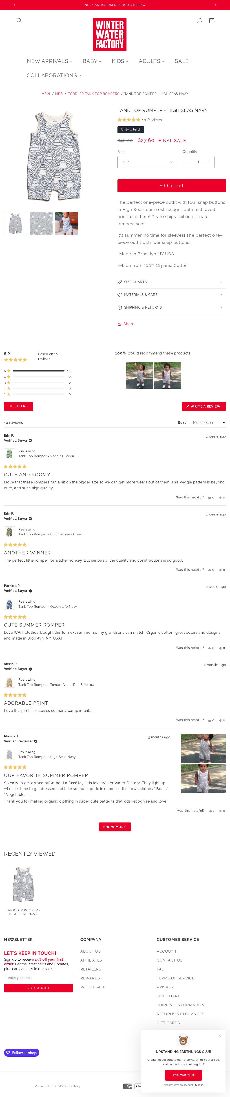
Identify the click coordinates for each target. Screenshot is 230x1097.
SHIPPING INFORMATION (180, 1005)
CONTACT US (169, 960)
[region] (154, 375)
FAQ (161, 969)
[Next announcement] (216, 5)
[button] (19, 21)
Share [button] (129, 324)
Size (121, 152)
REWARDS (90, 978)
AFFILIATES (91, 960)
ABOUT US (90, 951)
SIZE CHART (168, 996)
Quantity (190, 152)
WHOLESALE (92, 987)
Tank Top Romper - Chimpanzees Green (50, 534)
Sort (182, 423)
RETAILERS (90, 969)
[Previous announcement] (14, 5)
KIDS (59, 94)
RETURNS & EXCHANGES (180, 1014)
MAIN (46, 94)
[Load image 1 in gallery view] (15, 223)
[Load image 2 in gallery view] (41, 223)
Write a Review (208, 407)
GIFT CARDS (168, 1023)
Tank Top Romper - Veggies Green (46, 456)
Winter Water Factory (63, 1086)
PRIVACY (165, 987)
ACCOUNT (167, 951)
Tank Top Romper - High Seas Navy (156, 94)
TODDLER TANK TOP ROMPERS (93, 94)
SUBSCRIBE (39, 988)
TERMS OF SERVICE (176, 978)
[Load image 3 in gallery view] (66, 223)
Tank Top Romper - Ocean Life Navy (47, 606)
